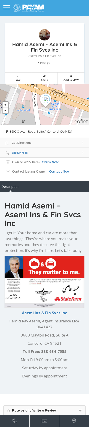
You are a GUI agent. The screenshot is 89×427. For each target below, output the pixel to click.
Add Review (71, 80)
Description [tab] (10, 186)
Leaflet (80, 121)
